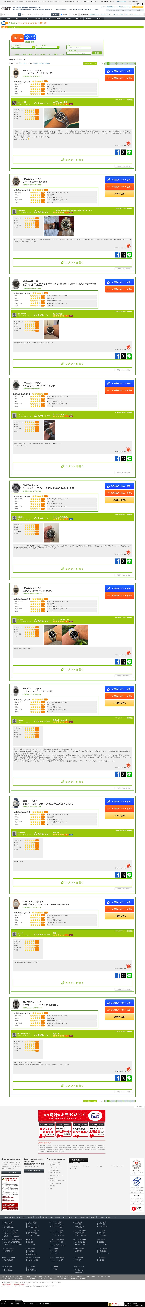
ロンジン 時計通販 (78, 1257)
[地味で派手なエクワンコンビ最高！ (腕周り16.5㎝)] (61, 118)
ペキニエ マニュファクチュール (75, 1167)
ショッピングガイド (55, 1162)
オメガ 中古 (78, 1224)
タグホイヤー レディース (57, 1226)
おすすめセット (40, 1304)
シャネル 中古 (31, 1251)
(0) (141, 7)
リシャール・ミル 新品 (56, 1232)
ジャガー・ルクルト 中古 (57, 1242)
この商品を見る (119, 194)
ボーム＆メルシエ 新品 (33, 1259)
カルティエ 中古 (32, 1224)
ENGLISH (124, 7)
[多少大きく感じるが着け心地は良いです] (51, 226)
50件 (24, 63)
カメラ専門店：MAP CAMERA (8, 1278)
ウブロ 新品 (101, 1241)
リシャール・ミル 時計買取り (58, 1235)
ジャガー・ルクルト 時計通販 (57, 1239)
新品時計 (30, 1217)
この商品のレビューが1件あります (32, 491)
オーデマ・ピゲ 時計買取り (81, 1235)
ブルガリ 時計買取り (32, 1270)
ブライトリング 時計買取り (81, 1244)
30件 (20, 63)
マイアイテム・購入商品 (29, 1304)
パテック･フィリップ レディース (11, 1235)
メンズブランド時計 (55, 1217)
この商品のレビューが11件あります (32, 388)
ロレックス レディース (9, 1226)
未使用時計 (45, 1217)
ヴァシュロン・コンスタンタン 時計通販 (12, 1239)
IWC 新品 (30, 1241)
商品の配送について (55, 1165)
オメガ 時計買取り (79, 1227)
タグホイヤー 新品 (55, 1223)
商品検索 (65, 14)
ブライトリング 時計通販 (79, 1239)
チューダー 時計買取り (104, 1253)
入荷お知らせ (48, 1304)
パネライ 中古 (102, 1224)
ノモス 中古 (101, 1260)
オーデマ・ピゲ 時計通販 (79, 1231)
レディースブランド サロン (70, 1217)
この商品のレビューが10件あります (32, 1008)
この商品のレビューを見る (121, 78)
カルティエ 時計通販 (31, 1222)
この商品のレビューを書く (121, 71)
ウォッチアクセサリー (78, 1266)
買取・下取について (55, 1173)
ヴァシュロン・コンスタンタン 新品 (12, 1241)
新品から (41, 63)
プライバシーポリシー (69, 1276)
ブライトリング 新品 (80, 1241)
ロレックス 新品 (7, 1223)
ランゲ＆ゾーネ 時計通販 (32, 1231)
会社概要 (107, 1276)
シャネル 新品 (31, 1250)
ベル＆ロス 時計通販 (78, 1248)
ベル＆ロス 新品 (78, 1250)
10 (129, 63)
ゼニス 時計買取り (55, 1253)
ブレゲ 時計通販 (101, 1231)
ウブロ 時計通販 (101, 1239)
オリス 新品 (54, 1268)
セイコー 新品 (7, 1268)
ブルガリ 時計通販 (30, 1266)
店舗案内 (93, 1217)
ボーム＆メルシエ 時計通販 (33, 1257)
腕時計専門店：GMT (42, 1278)
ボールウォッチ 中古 (8, 1260)
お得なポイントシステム (56, 1175)
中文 (129, 7)
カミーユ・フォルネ (118, 1166)
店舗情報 (29, 1276)
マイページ (50, 1276)
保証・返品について (55, 1170)
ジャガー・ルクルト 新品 (57, 1241)
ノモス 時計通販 (101, 1257)
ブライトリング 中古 (80, 1242)
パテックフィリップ (105, 14)
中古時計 (37, 1217)
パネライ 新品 (102, 1223)
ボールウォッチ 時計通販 (8, 1257)
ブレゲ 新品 (102, 1232)
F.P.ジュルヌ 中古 (8, 1251)
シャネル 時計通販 (30, 1248)
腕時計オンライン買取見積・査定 (9, 1276)
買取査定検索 (73, 14)
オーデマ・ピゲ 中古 (79, 1233)
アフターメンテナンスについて (58, 1180)
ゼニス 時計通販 (53, 1248)
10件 (17, 63)
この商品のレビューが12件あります (32, 76)
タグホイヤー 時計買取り (57, 1227)
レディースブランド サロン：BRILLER (59, 1278)
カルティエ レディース (33, 1226)
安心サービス (53, 1178)
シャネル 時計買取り (32, 1254)
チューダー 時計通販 (102, 1248)
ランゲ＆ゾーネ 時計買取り (34, 1235)
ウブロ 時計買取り (103, 1244)
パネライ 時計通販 (101, 1222)
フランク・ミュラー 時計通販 (57, 1257)
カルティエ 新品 (32, 1223)
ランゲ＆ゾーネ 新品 (32, 1232)
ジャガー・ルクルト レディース (58, 1244)
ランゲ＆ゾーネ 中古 (32, 1233)
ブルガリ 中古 (31, 1269)
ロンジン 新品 (78, 1259)
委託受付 (22, 1276)
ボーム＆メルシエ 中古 (33, 1260)
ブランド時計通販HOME (7, 1217)
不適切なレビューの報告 (123, 166)
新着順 (47, 63)
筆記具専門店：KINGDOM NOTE (79, 1278)
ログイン (103, 7)
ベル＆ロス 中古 (78, 1251)
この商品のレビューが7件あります (32, 694)
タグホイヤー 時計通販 (55, 1222)
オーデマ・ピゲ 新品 (79, 1232)
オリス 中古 (54, 1269)
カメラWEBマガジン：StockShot (27, 1278)
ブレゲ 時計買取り (103, 1235)
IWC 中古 (30, 1242)
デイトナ (115, 14)
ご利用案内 (101, 1217)
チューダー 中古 (102, 1251)
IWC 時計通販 (29, 1239)
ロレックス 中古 (7, 1224)
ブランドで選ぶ (21, 1217)
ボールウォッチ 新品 (8, 1259)
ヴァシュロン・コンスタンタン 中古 (12, 1242)
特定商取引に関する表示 (97, 1276)
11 (132, 63)
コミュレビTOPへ (14, 27)
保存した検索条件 (16, 1304)
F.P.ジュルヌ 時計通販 (8, 1248)
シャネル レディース (32, 1253)
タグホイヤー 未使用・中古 (57, 1224)
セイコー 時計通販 (7, 1266)
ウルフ (100, 1166)
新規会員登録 (110, 7)
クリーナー (77, 1268)
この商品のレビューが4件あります (32, 288)
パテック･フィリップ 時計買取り (11, 1236)
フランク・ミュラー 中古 (57, 1260)
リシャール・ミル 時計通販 (56, 1231)
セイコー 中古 (7, 1269)
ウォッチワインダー (79, 1270)
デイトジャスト (124, 14)
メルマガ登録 (118, 7)
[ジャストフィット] (49, 430)
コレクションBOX (79, 1272)
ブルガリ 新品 (31, 1268)
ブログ (35, 1276)
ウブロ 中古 (101, 1242)
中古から (35, 63)
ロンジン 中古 (78, 1260)
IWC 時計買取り (31, 1244)
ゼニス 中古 (54, 1251)
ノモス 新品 (101, 1259)
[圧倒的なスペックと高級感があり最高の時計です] (66, 226)
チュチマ (86, 1166)
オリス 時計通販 (53, 1266)
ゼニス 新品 (54, 1250)
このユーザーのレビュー (24, 104)
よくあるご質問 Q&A (55, 1183)
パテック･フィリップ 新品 (10, 1232)
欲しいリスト (5, 1304)
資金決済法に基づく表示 (83, 1276)
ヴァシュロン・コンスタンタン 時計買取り (13, 1244)
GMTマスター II (94, 14)
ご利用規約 (58, 1276)
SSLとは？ (137, 1195)
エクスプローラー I (135, 14)
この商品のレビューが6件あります (32, 184)
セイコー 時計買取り (8, 1270)
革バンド (77, 1269)
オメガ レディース (79, 1226)
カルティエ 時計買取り (33, 1227)
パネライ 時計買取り (103, 1226)
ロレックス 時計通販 (7, 1222)
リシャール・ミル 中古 (56, 1233)
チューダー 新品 (102, 1250)
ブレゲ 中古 (102, 1233)
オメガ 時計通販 (77, 1222)
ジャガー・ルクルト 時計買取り (58, 1245)
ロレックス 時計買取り (9, 1227)
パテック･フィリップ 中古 (10, 1233)
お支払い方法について (55, 1167)
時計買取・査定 (84, 1217)
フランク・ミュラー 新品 (57, 1259)
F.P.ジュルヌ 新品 (8, 1250)
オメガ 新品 (78, 1223)
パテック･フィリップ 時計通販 (10, 1231)
